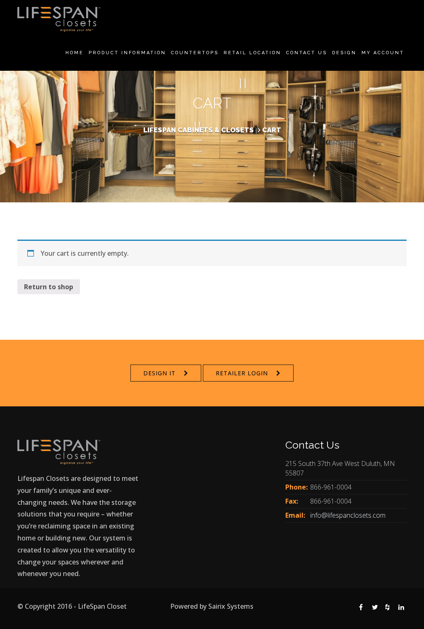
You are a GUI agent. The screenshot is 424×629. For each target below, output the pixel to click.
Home (74, 52)
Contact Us (306, 52)
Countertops (195, 52)
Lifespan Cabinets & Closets (198, 130)
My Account (382, 52)
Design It (159, 373)
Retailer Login (242, 373)
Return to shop (48, 286)
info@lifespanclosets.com (347, 515)
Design (344, 52)
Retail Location (252, 52)
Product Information (127, 52)
